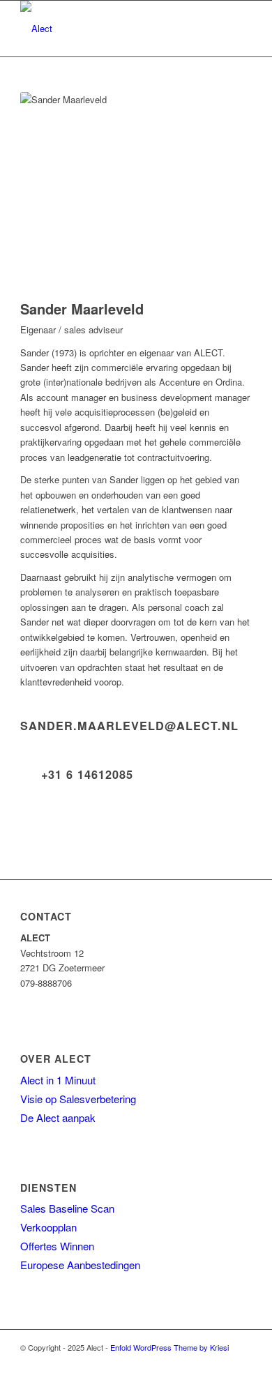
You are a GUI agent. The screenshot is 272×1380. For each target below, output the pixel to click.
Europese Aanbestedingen (80, 1264)
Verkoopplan (48, 1227)
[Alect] (112, 28)
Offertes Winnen (57, 1245)
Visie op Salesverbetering (78, 1098)
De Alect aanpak (58, 1117)
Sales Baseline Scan (67, 1208)
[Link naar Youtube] (241, 1362)
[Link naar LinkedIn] (220, 1362)
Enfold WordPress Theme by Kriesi (169, 1347)
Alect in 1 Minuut (58, 1079)
